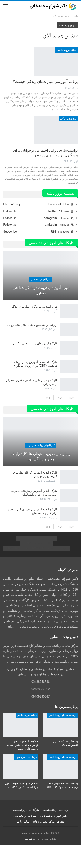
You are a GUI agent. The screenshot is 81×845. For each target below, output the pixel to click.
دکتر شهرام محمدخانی (54, 815)
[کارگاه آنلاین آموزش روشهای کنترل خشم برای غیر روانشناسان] (69, 514)
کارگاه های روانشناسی (25, 810)
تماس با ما (23, 821)
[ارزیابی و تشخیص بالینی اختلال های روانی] (69, 329)
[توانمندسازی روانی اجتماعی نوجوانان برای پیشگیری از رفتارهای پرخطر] (56, 130)
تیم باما (28, 838)
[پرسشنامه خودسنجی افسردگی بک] (60, 725)
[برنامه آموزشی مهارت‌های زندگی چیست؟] (56, 61)
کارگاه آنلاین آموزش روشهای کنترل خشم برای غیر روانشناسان (32, 511)
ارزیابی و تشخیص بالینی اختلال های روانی (32, 325)
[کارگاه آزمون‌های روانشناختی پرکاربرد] (69, 348)
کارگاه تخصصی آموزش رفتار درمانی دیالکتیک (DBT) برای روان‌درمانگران (35, 364)
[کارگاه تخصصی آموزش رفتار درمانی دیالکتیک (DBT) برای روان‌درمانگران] (69, 366)
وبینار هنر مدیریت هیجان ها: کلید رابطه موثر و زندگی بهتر (40, 456)
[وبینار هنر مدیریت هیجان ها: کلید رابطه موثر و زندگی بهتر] (40, 441)
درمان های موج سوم (26, 757)
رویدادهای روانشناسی (56, 810)
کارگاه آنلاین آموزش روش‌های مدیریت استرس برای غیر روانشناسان (34, 492)
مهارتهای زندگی (68, 118)
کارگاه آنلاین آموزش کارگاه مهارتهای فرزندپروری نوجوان (35, 474)
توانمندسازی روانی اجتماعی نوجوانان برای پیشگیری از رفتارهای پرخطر (45, 152)
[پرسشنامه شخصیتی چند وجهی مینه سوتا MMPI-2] (60, 766)
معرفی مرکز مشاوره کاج (48, 821)
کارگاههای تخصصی (40, 279)
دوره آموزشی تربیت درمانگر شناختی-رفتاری (40, 290)
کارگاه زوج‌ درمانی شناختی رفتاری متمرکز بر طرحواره (31, 382)
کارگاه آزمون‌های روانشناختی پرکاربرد (34, 343)
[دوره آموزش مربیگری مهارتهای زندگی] (69, 311)
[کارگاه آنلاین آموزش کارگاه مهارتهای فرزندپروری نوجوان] (69, 477)
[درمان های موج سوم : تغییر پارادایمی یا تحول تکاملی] (20, 766)
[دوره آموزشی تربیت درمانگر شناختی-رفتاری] (40, 275)
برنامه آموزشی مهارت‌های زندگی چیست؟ (45, 81)
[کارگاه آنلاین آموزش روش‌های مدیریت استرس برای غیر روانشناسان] (69, 495)
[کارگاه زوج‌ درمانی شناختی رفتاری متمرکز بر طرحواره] (69, 384)
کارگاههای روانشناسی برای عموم (40, 445)
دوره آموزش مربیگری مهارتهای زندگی (34, 306)
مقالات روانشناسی (66, 50)
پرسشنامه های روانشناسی (62, 715)
